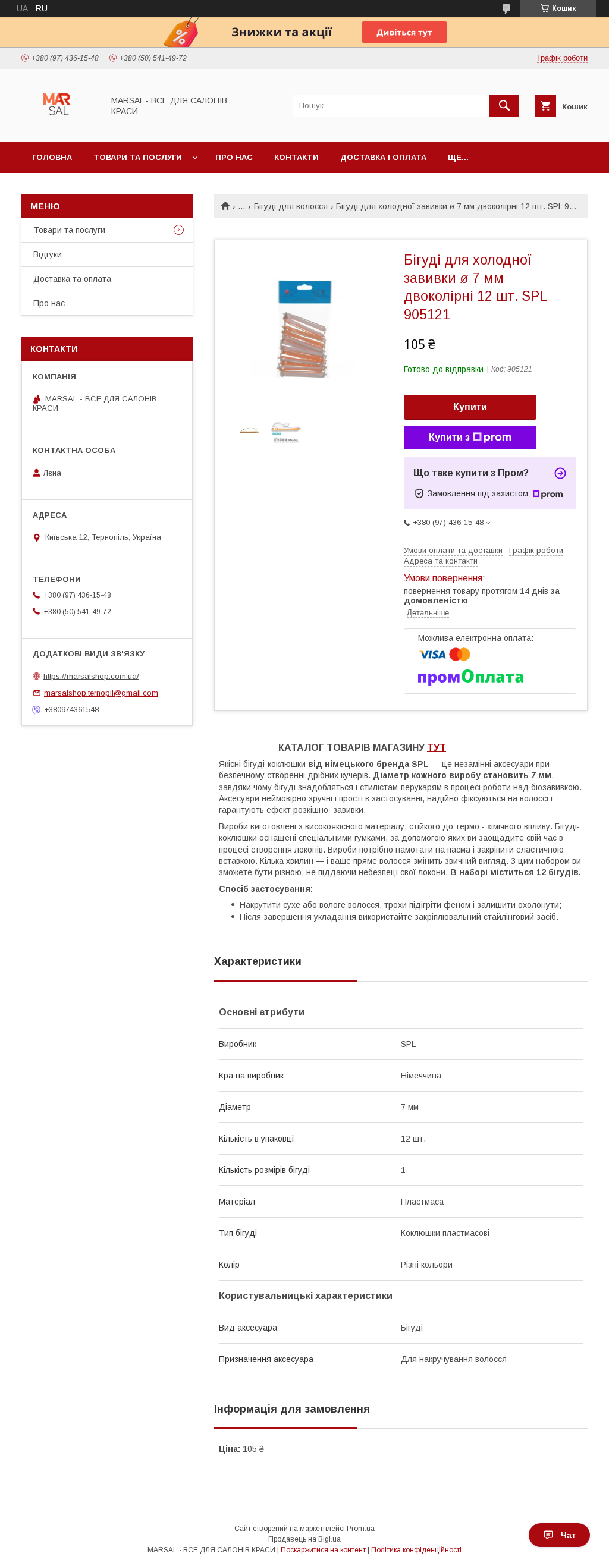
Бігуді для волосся (291, 206)
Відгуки (47, 254)
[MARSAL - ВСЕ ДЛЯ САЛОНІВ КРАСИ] (59, 126)
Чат (568, 1535)
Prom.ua (361, 1528)
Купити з (449, 437)
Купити (470, 407)
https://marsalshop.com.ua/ (91, 675)
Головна (52, 157)
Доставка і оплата (383, 157)
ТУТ (436, 748)
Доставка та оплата (72, 279)
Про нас (234, 157)
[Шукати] (504, 106)
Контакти (296, 157)
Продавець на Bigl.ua (304, 1539)
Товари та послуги (137, 157)
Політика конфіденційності (416, 1550)
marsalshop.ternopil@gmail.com (101, 692)
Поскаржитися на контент (323, 1550)
